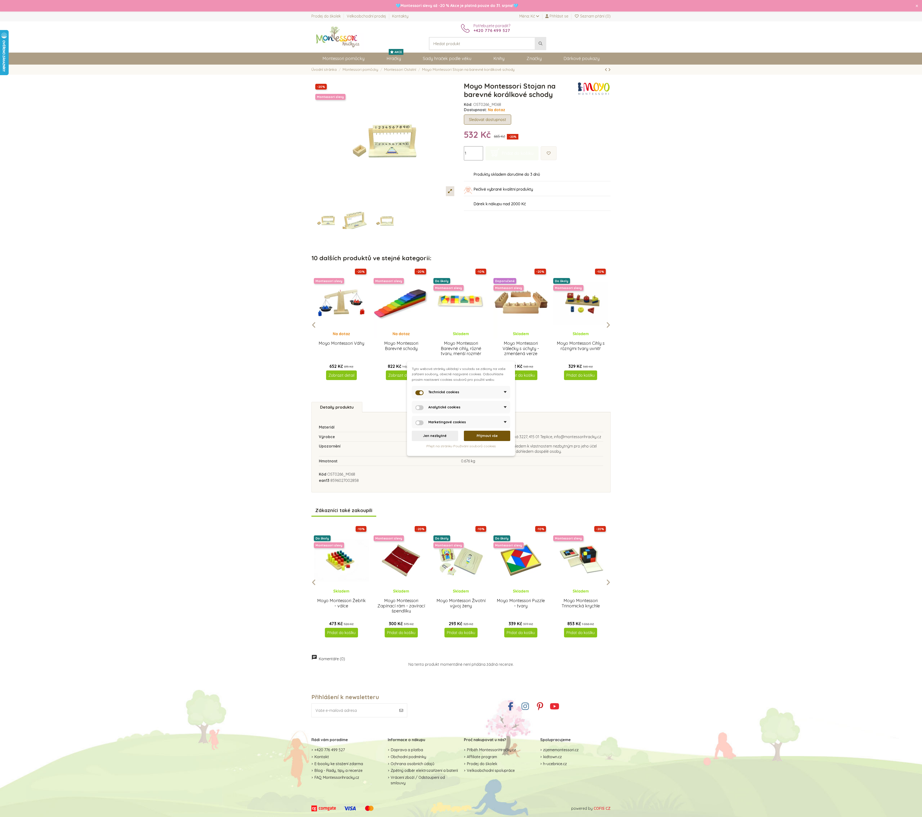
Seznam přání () (595, 16)
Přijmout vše (487, 436)
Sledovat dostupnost (487, 119)
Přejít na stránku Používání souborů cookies (461, 446)
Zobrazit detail (341, 375)
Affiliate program (482, 756)
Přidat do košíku (521, 375)
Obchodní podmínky (408, 756)
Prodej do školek (326, 16)
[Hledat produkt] (540, 43)
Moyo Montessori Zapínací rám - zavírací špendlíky (401, 606)
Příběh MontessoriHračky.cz (491, 749)
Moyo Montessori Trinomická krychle (581, 603)
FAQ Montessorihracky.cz (336, 777)
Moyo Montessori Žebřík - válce (341, 603)
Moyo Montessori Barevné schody (401, 345)
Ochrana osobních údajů (412, 763)
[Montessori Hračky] (337, 36)
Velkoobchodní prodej (367, 16)
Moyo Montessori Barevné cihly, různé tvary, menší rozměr (461, 348)
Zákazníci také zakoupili (343, 510)
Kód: (468, 104)
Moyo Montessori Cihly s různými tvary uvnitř (581, 345)
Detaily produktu (337, 407)
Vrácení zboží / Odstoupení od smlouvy (418, 780)
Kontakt (321, 756)
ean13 (324, 480)
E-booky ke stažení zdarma (338, 763)
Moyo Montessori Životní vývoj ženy (461, 603)
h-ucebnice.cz (555, 763)
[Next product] (609, 69)
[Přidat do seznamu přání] (549, 153)
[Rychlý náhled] (345, 338)
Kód (322, 474)
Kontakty (400, 16)
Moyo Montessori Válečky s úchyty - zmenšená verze (521, 348)
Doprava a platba (407, 749)
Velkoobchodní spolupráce (491, 770)
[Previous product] (606, 69)
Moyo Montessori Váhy (341, 343)
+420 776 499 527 (329, 749)
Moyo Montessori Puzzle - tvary (521, 603)
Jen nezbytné (435, 436)
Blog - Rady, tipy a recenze (338, 770)
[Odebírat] (401, 710)
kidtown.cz (552, 756)
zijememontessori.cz (561, 749)
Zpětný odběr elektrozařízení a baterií (424, 770)
